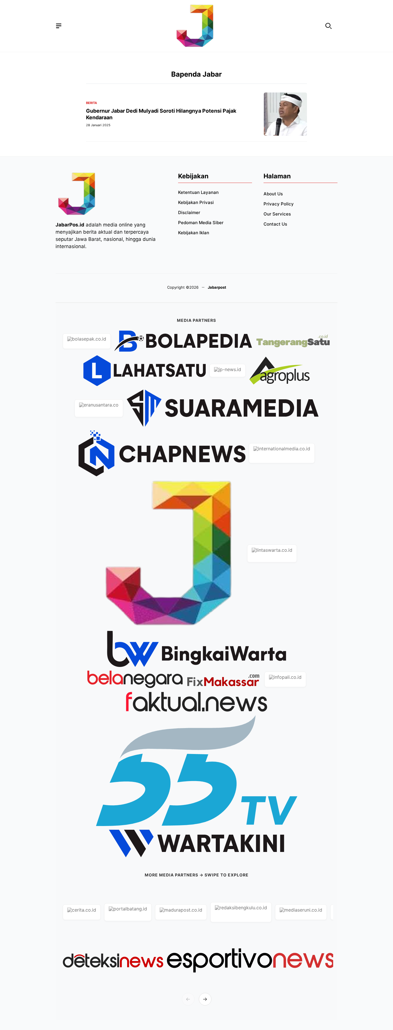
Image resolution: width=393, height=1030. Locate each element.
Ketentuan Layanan (198, 192)
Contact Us (275, 224)
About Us (273, 193)
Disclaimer (189, 212)
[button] (328, 26)
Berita (91, 103)
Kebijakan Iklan (193, 232)
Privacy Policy (279, 204)
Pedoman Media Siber (201, 222)
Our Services (277, 214)
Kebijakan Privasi (196, 202)
